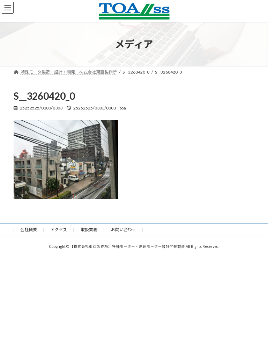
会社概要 (28, 229)
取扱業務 (89, 229)
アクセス (59, 229)
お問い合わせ (123, 229)
